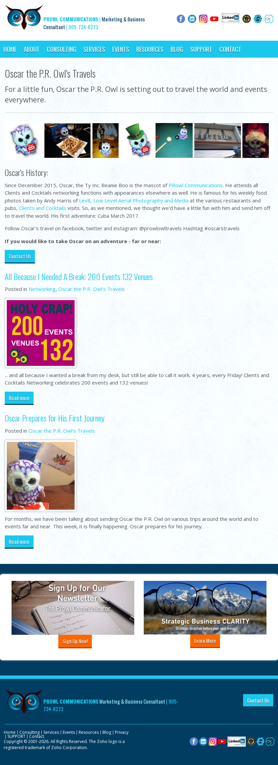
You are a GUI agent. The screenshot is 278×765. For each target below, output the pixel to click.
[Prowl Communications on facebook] (194, 741)
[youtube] (222, 741)
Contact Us (20, 256)
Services (94, 49)
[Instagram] (213, 741)
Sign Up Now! (75, 641)
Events (120, 49)
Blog (177, 49)
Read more (19, 397)
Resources (149, 49)
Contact (230, 49)
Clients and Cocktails (42, 207)
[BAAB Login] (260, 741)
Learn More (205, 640)
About (32, 49)
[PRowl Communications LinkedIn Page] (236, 741)
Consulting (61, 49)
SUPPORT (201, 49)
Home (10, 49)
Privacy (121, 732)
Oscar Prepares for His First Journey (54, 418)
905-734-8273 (83, 27)
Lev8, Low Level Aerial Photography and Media (133, 200)
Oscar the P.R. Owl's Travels (91, 289)
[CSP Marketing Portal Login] (251, 741)
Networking (42, 289)
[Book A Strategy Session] (270, 741)
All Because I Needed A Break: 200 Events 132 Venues (79, 276)
